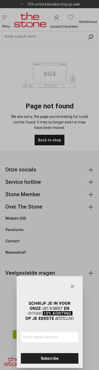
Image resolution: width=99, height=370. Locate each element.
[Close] (72, 286)
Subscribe (49, 358)
